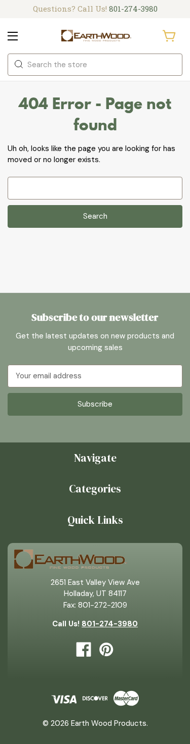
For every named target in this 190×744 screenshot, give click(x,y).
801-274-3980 (133, 9)
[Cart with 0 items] (169, 36)
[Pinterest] (106, 649)
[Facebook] (83, 649)
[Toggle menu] (21, 35)
